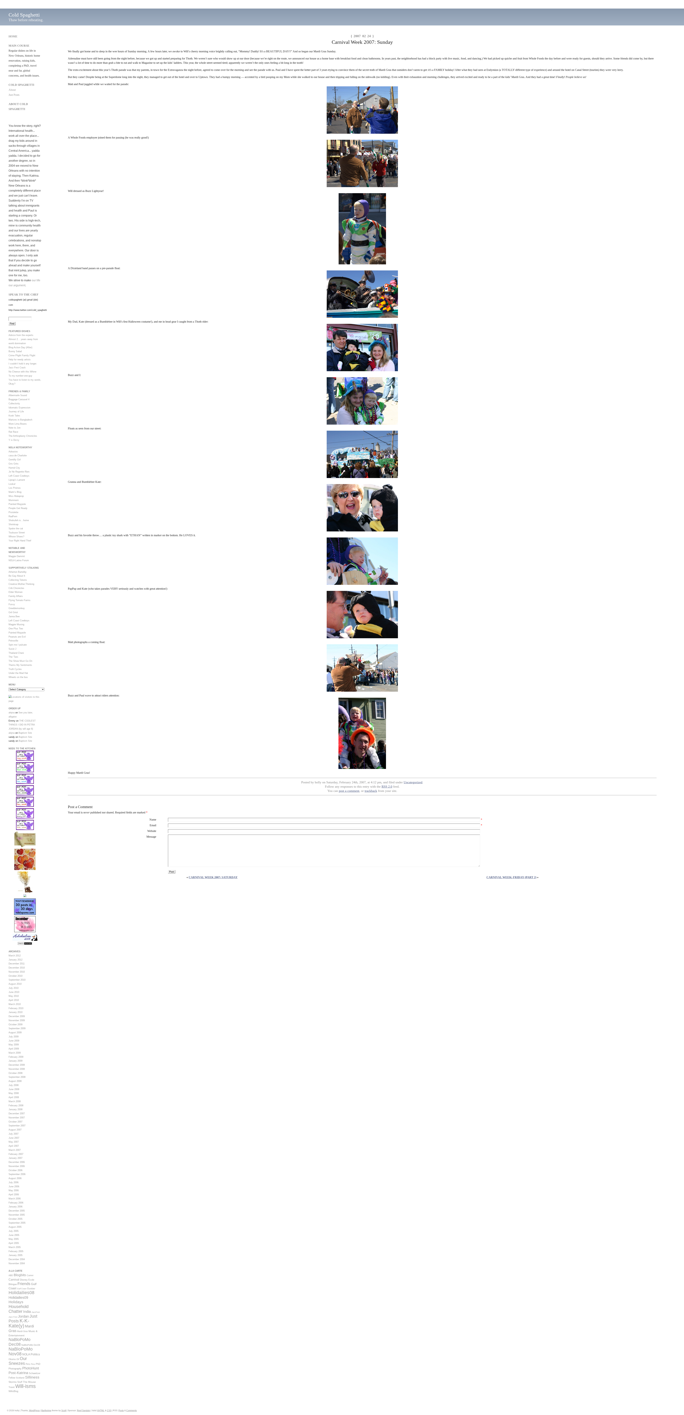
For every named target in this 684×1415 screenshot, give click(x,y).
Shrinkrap (13, 524)
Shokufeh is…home (19, 520)
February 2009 (16, 1057)
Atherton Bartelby (18, 572)
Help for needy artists (20, 359)
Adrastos (13, 451)
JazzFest (36, 1312)
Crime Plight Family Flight (22, 355)
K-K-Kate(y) (19, 1323)
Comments (131, 1410)
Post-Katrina (18, 1373)
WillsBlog (13, 1391)
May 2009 (14, 1044)
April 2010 (14, 1000)
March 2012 (15, 955)
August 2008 (15, 1081)
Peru (28, 1364)
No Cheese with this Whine (22, 371)
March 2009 (15, 1052)
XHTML (100, 1410)
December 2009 (17, 1016)
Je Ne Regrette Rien (19, 471)
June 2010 (14, 992)
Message (151, 836)
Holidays (16, 1302)
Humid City (14, 467)
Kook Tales (14, 415)
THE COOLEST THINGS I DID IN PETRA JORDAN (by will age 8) (22, 724)
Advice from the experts (21, 335)
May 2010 (14, 996)
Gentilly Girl (15, 459)
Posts (121, 1410)
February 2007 (16, 1154)
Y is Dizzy (14, 440)
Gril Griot (13, 612)
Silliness (32, 1377)
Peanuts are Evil (17, 636)
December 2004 (17, 1259)
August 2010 (15, 984)
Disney (24, 1279)
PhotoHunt (30, 1368)
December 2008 (17, 1065)
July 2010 (14, 988)
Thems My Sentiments (20, 665)
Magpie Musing (16, 624)
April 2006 (14, 1194)
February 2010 (16, 1008)
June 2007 (14, 1138)
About (12, 89)
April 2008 (14, 1097)
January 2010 (15, 1012)
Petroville (13, 640)
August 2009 (15, 1032)
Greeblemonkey (17, 608)
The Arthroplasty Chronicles (23, 436)
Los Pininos (15, 488)
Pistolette (13, 512)
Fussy (12, 604)
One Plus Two (16, 628)
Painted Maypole (17, 504)
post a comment (349, 791)
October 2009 (15, 1024)
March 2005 (15, 1247)
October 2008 (15, 1073)
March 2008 (15, 1101)
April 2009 (14, 1048)
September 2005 (17, 1222)
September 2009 (17, 1028)
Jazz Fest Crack (17, 367)
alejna (12, 712)
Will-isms (25, 1386)
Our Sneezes (18, 1361)
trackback (371, 791)
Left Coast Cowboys (19, 475)
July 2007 (14, 1133)
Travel (12, 1387)
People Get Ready (18, 508)
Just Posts (14, 94)
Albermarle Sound (18, 395)
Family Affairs (16, 596)
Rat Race (13, 431)
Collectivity (14, 403)
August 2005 (15, 1227)
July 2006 (14, 1182)
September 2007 (17, 1125)
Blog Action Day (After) (20, 347)
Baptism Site (25, 733)
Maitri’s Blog (15, 492)
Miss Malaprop (16, 496)
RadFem (13, 516)
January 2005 (15, 1255)
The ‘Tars (13, 657)
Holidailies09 (18, 1297)
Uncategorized (413, 782)
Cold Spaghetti (24, 15)
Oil (17, 1359)
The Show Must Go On (20, 661)
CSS (109, 1410)
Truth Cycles (15, 669)
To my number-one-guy (20, 375)
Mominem (14, 500)
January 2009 (15, 1060)
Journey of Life (16, 411)
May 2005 (14, 1239)
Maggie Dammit (17, 556)
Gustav (31, 1288)
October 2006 (15, 1170)
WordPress (34, 1410)
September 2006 (17, 1174)
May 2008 (14, 1093)
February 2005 (16, 1251)
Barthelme (46, 1410)
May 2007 (14, 1141)
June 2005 (14, 1235)
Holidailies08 (21, 1292)
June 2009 (14, 1040)
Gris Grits (14, 463)
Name (152, 819)
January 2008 (15, 1109)
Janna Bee (14, 616)
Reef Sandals (83, 1410)
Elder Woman (15, 592)
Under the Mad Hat (18, 673)
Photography (15, 1368)
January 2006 (15, 1206)
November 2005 (17, 1214)
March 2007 (15, 1150)
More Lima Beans (18, 423)
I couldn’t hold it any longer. (23, 363)
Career (30, 1275)
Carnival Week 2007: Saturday (213, 877)
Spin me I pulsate (18, 644)
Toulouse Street (17, 532)
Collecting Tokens (18, 580)
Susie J (12, 649)
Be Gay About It (17, 576)
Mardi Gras (22, 1331)
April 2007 (14, 1146)
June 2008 (14, 1089)
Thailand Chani (16, 653)
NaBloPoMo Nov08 (21, 1351)
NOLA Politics (31, 1354)
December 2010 (17, 967)
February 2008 (16, 1105)
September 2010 (17, 979)
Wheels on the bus (18, 677)
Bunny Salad (15, 351)
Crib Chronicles (16, 588)
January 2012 (15, 959)
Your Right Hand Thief (20, 540)
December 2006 (17, 1162)
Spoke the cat (16, 528)
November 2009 (17, 1020)
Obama (12, 1359)
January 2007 (15, 1158)
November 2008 (17, 1069)
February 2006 (16, 1202)
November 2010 (17, 971)
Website (151, 830)
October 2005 (15, 1219)
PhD (38, 1364)
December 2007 (17, 1113)
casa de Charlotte (18, 455)
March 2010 (15, 1004)
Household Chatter (18, 1309)
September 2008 (17, 1077)
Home (13, 36)
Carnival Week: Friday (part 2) (511, 877)
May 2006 (14, 1190)
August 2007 (15, 1129)
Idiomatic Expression (19, 407)
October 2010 (15, 976)
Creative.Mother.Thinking (21, 584)
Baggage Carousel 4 (19, 399)
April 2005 (14, 1243)
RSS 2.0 (387, 786)
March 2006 (15, 1198)
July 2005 (14, 1231)
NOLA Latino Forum (19, 560)
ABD (11, 1275)
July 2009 (14, 1036)
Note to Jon (14, 427)
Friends (23, 1283)
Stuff (19, 1382)
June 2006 (14, 1186)
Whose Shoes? (16, 536)
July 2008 (14, 1085)
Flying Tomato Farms (19, 600)
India (27, 1312)
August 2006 (15, 1178)
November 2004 (17, 1263)
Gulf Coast (21, 1289)
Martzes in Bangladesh (20, 419)
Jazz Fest (13, 1317)
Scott (63, 1410)
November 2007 (17, 1117)
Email (153, 825)
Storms (13, 1381)
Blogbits (20, 1275)
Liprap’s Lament (17, 480)
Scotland (20, 1378)
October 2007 (15, 1121)
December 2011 (17, 963)
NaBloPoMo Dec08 (19, 1342)
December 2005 (17, 1210)
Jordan (23, 1316)
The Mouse (29, 1382)
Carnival (14, 1279)
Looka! (12, 484)
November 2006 (17, 1166)
